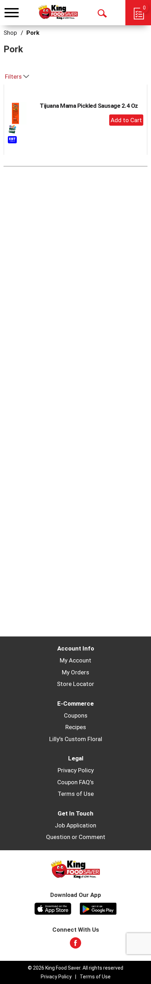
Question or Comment (75, 836)
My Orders (75, 672)
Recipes (75, 727)
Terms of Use (76, 793)
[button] (126, 120)
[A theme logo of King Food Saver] (58, 12)
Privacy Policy (76, 770)
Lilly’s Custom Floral (75, 738)
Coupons (75, 715)
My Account (75, 660)
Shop (10, 32)
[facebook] (75, 945)
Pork (32, 32)
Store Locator (75, 683)
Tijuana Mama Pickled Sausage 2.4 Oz (89, 105)
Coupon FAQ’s (75, 782)
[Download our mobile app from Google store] (98, 907)
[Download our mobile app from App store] (52, 907)
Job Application (75, 825)
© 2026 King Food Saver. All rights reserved (75, 968)
